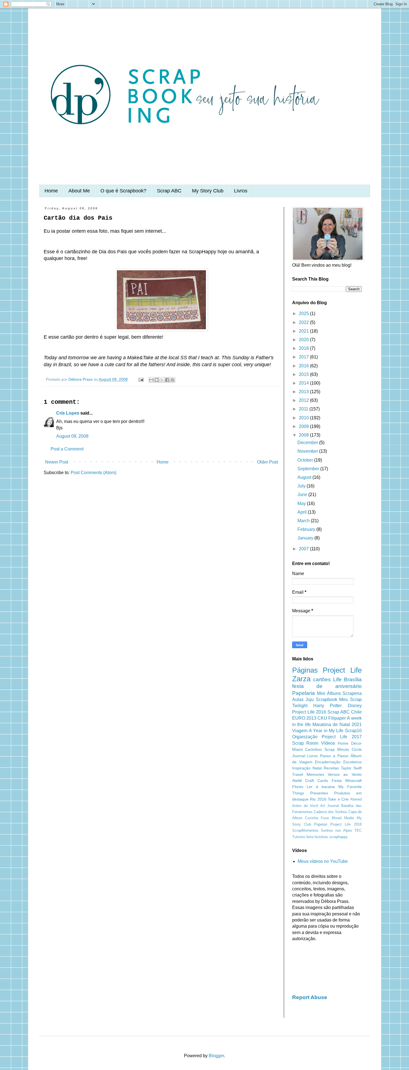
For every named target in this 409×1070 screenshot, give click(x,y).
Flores (297, 786)
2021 (304, 331)
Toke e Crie (338, 799)
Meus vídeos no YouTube (323, 861)
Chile (356, 712)
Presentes (319, 793)
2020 (304, 339)
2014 (304, 383)
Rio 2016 (318, 799)
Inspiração (301, 768)
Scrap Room (305, 743)
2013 (304, 391)
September (308, 468)
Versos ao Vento (345, 774)
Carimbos (313, 749)
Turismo (298, 837)
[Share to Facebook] (167, 380)
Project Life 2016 (309, 712)
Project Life (342, 670)
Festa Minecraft (347, 780)
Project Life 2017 (341, 736)
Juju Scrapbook (321, 699)
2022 (304, 322)
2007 (304, 548)
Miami (297, 749)
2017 (304, 357)
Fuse (325, 818)
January (305, 538)
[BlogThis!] (156, 380)
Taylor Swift (351, 768)
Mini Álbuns (329, 693)
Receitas (331, 768)
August (304, 477)
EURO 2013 (304, 718)
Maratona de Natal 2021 (337, 724)
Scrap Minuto (336, 749)
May (302, 503)
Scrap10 (353, 730)
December (308, 442)
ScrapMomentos (305, 830)
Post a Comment (67, 449)
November (308, 451)
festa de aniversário (327, 686)
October (305, 460)
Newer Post (56, 462)
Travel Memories (308, 774)
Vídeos (328, 743)
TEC (358, 830)
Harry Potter (327, 705)
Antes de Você (305, 806)
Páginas (305, 670)
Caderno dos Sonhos (330, 812)
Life (337, 679)
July (302, 486)
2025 (304, 313)
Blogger (216, 1055)
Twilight (299, 705)
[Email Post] (141, 379)
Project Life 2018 (345, 824)
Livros (240, 191)
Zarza (301, 679)
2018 (304, 348)
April (302, 512)
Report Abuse (309, 997)
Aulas (298, 699)
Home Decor (350, 743)
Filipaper (337, 718)
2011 (304, 409)
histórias (321, 837)
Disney (355, 705)
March (304, 520)
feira (309, 837)
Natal (317, 768)
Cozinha (311, 818)
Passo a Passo (334, 756)
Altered (356, 799)
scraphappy (338, 837)
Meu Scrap (350, 699)
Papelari (320, 824)
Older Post (267, 462)
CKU (322, 718)
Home (51, 191)
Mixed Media (343, 818)
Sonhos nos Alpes (336, 830)
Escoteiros (352, 762)
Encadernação (328, 762)
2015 (304, 374)
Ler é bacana (321, 786)
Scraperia (352, 693)
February (306, 529)
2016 (304, 365)
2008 (304, 435)
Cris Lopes (67, 413)
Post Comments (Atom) (93, 472)
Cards (322, 780)
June (302, 494)
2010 (304, 417)
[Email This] (151, 380)
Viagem (299, 730)
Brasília (353, 679)
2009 (304, 426)
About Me (79, 191)
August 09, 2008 (72, 436)
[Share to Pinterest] (172, 380)
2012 (304, 400)
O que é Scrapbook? (123, 191)
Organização (304, 736)
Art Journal (329, 806)
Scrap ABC (169, 191)
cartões (322, 679)
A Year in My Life (326, 730)
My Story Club (207, 191)
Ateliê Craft (303, 780)
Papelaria (303, 693)
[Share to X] (162, 380)
